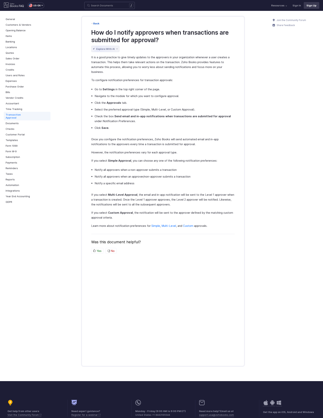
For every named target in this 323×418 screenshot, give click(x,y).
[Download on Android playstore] (266, 404)
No (112, 251)
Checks (10, 128)
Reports (10, 179)
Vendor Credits (14, 97)
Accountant (12, 103)
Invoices (10, 64)
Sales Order (12, 58)
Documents (12, 123)
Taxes (9, 173)
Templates (12, 140)
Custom (188, 226)
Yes (98, 251)
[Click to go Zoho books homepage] (11, 5)
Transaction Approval (13, 116)
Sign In (297, 5)
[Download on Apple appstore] (272, 404)
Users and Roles (15, 75)
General (10, 19)
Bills (8, 92)
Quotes (10, 52)
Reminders (12, 168)
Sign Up (311, 5)
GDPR (9, 201)
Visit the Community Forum (23, 414)
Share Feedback (285, 25)
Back (96, 23)
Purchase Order (15, 86)
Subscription (13, 156)
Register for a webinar (85, 414)
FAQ (21, 5)
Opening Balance (16, 30)
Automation (12, 185)
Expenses (11, 80)
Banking (10, 41)
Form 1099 (12, 145)
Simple (155, 226)
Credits (10, 69)
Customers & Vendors (18, 24)
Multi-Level (169, 226)
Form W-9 (11, 151)
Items (9, 35)
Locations (11, 47)
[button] (34, 5)
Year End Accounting (18, 196)
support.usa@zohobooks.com (216, 414)
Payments (11, 162)
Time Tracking (14, 108)
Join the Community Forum (291, 20)
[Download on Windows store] (279, 404)
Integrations (13, 190)
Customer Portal (15, 134)
